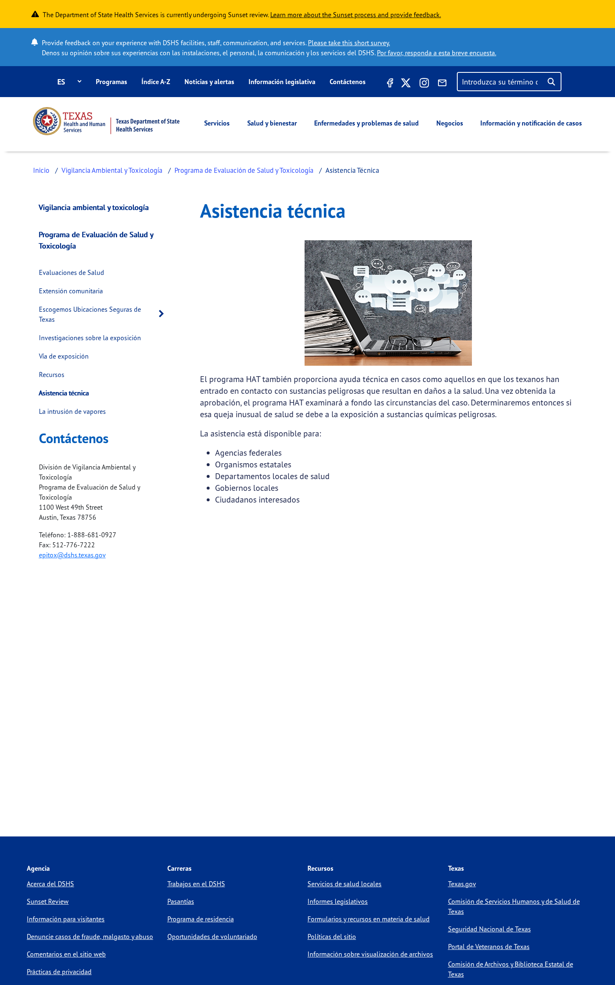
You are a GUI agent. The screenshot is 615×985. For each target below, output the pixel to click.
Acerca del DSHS (50, 884)
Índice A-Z (155, 81)
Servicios (217, 123)
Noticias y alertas (209, 81)
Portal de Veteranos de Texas (489, 946)
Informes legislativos (338, 901)
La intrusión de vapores (72, 411)
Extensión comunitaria (71, 291)
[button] (164, 314)
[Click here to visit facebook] (389, 84)
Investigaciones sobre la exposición (90, 337)
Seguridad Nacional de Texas (489, 929)
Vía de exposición (64, 356)
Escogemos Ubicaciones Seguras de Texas (90, 314)
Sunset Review (48, 901)
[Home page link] (106, 121)
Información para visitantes (66, 919)
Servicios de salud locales (345, 884)
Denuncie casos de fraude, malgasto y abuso (90, 936)
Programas (111, 81)
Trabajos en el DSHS (196, 884)
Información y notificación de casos (531, 123)
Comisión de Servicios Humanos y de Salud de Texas (514, 906)
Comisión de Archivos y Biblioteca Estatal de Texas (510, 969)
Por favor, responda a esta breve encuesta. (436, 53)
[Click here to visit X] (406, 84)
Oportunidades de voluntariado (212, 936)
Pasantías (180, 901)
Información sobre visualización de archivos (370, 954)
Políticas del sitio (332, 936)
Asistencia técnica (64, 393)
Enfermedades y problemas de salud (366, 123)
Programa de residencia (200, 919)
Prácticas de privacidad (59, 971)
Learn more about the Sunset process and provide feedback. (355, 14)
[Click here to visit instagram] (424, 84)
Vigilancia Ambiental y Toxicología (112, 170)
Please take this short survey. (349, 42)
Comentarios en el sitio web (66, 954)
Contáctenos (348, 81)
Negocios (449, 123)
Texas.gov (462, 884)
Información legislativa (282, 81)
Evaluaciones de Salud (71, 272)
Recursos (51, 374)
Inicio (41, 170)
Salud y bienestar (272, 123)
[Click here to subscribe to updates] (442, 84)
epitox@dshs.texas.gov (72, 555)
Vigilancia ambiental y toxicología (94, 207)
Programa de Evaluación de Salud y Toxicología (243, 170)
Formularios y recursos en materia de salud (369, 919)
